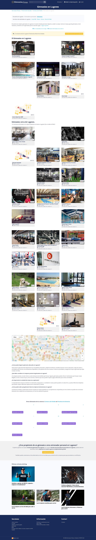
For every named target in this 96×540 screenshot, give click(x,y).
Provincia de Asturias (27, 10)
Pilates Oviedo (40, 328)
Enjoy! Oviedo (15, 245)
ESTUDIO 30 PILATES (17, 307)
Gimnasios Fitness (16, 10)
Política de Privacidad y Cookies (43, 524)
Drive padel (64, 96)
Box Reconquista (16, 56)
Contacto (63, 522)
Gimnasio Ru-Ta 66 (41, 77)
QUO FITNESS (15, 266)
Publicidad (14, 526)
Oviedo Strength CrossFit (68, 56)
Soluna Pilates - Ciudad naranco (19, 287)
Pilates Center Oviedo (67, 287)
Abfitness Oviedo (16, 204)
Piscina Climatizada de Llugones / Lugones (22, 77)
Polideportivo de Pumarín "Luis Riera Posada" (47, 204)
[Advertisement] (48, 50)
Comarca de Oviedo (37, 10)
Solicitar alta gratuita (48, 452)
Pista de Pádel (48, 19)
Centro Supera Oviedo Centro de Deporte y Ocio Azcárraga (47, 246)
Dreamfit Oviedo (41, 183)
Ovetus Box (64, 141)
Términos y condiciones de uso (43, 522)
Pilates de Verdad (41, 307)
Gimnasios (39, 16)
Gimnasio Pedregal (16, 162)
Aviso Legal (39, 523)
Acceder (82, 2)
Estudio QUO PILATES (42, 266)
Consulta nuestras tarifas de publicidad (74, 33)
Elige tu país (16, 538)
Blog (13, 527)
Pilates (38, 19)
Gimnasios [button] (59, 2)
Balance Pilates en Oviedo (68, 307)
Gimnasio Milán (65, 183)
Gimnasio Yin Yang (66, 77)
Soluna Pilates (40, 96)
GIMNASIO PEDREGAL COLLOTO (44, 162)
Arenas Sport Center (67, 224)
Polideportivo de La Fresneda (69, 162)
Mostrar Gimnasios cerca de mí (56, 28)
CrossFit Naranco (66, 204)
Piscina (42, 19)
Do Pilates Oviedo (66, 328)
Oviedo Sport (65, 245)
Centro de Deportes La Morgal (44, 287)
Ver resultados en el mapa (40, 28)
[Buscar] (44, 2)
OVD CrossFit (15, 224)
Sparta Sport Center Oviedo (18, 141)
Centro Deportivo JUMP (17, 117)
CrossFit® (33, 19)
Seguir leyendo (44, 25)
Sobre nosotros (15, 522)
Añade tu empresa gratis (71, 2)
